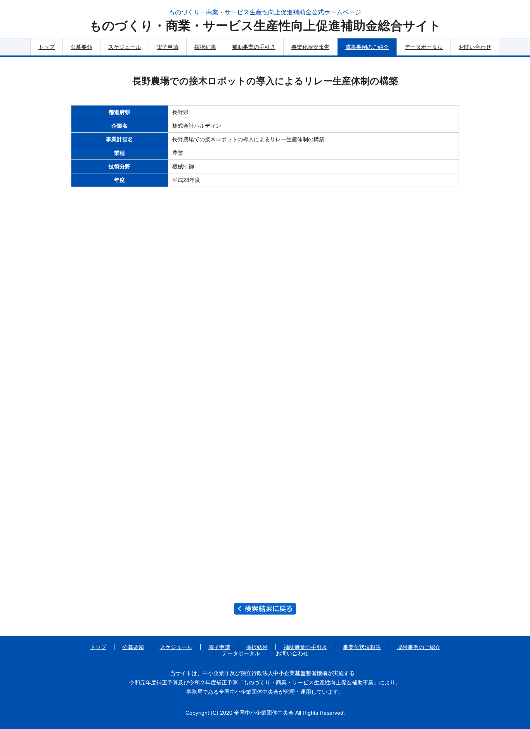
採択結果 (205, 47)
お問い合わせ (475, 47)
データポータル (424, 47)
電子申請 (167, 47)
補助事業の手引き (253, 47)
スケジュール (124, 47)
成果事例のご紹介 (367, 47)
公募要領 (81, 47)
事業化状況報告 (310, 47)
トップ (46, 47)
